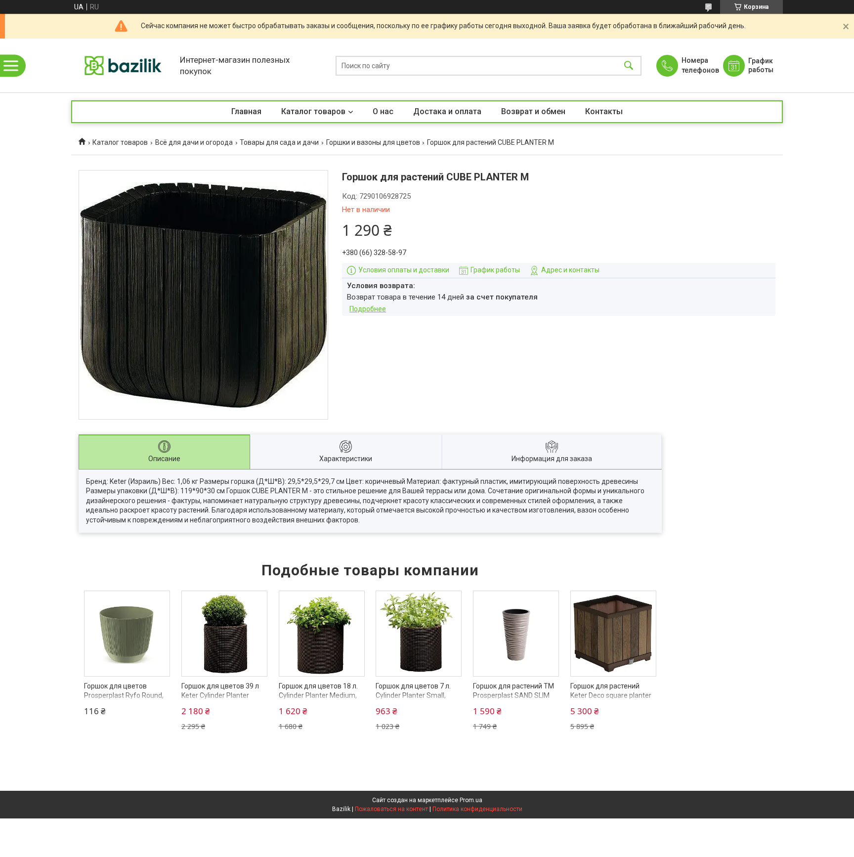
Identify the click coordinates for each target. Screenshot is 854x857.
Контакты (604, 111)
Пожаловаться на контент (391, 809)
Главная (246, 111)
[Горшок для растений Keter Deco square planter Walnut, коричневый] (613, 634)
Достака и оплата (447, 111)
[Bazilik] (123, 65)
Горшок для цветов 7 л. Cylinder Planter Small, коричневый (413, 695)
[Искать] (628, 65)
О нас (383, 111)
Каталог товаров (313, 111)
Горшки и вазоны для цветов (373, 142)
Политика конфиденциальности (477, 809)
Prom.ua (471, 800)
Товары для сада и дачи (279, 142)
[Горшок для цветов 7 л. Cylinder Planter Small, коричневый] (419, 634)
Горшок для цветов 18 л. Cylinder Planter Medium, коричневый (318, 695)
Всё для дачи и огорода (194, 142)
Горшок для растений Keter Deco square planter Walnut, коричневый (610, 695)
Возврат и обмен (533, 111)
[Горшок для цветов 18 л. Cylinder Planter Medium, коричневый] (322, 634)
